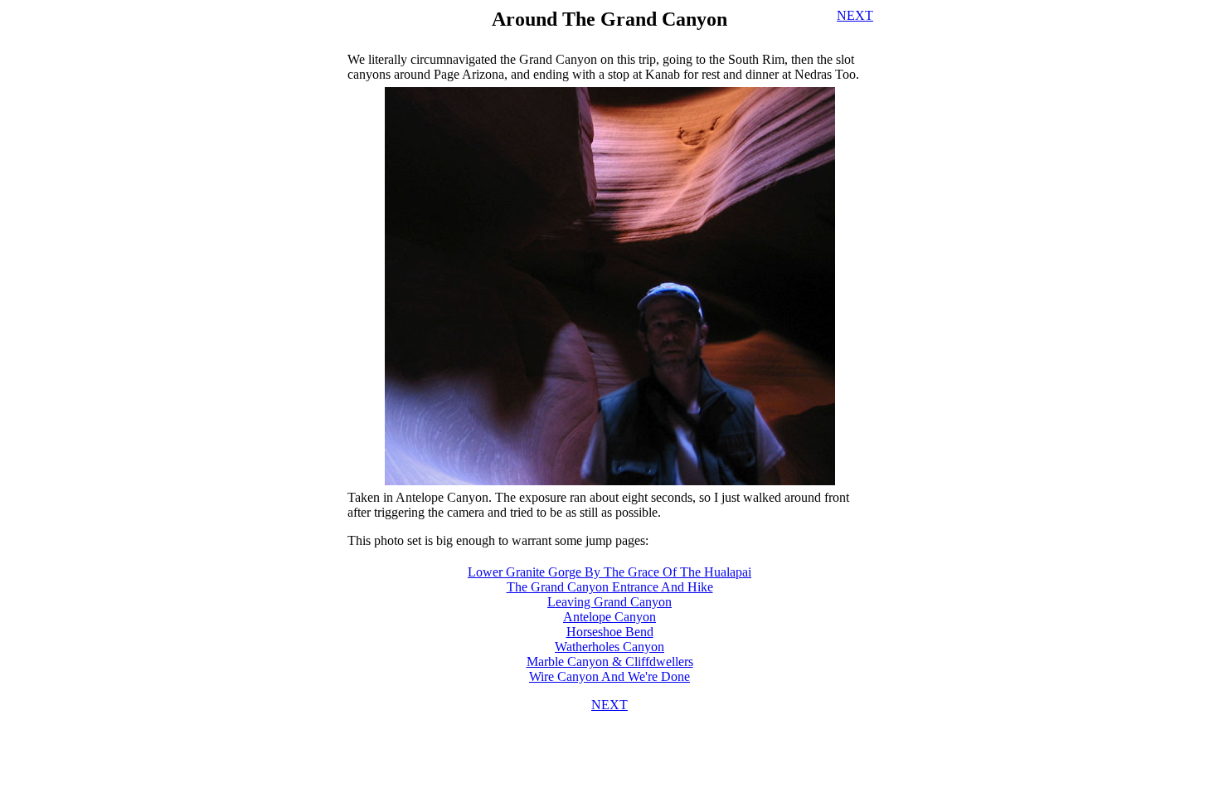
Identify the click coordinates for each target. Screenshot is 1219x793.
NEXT (855, 15)
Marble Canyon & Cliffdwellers (610, 661)
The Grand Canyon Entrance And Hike (610, 587)
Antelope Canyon (609, 617)
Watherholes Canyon (609, 647)
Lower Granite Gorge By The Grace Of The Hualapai (609, 572)
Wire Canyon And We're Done (609, 676)
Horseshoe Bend (609, 632)
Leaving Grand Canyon (609, 602)
